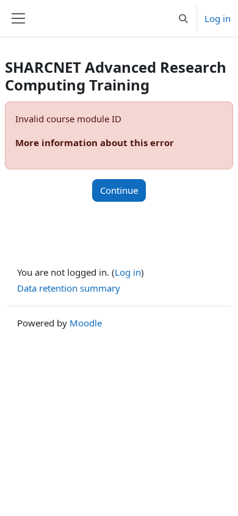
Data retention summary (68, 288)
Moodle (86, 323)
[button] (183, 18)
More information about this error (94, 142)
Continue (119, 190)
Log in (217, 18)
